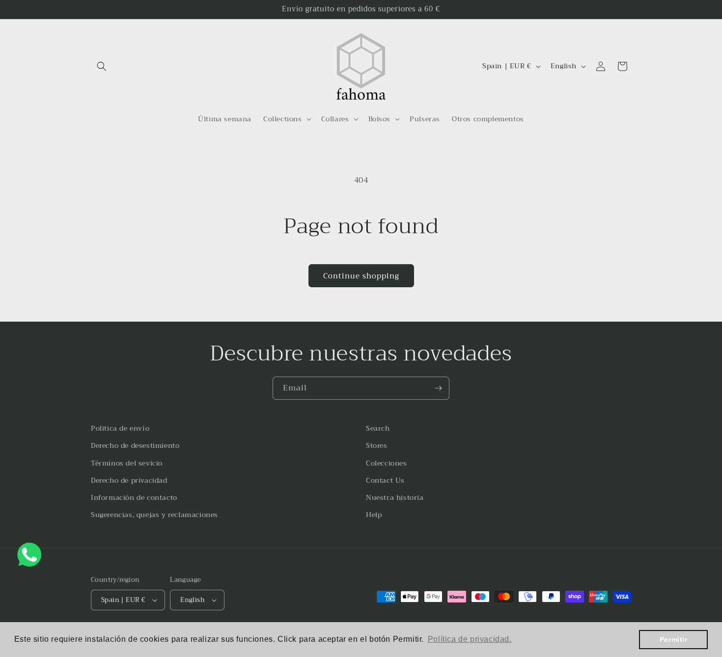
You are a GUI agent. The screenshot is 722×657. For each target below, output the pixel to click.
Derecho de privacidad (129, 480)
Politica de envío (120, 428)
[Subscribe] (438, 388)
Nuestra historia (395, 497)
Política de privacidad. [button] (470, 639)
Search (378, 428)
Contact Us (385, 480)
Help (374, 514)
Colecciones (386, 463)
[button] (101, 66)
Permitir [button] (674, 639)
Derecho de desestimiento (135, 445)
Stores (377, 445)
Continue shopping (361, 276)
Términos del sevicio (127, 463)
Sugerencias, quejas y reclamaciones (154, 514)
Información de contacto (134, 497)
